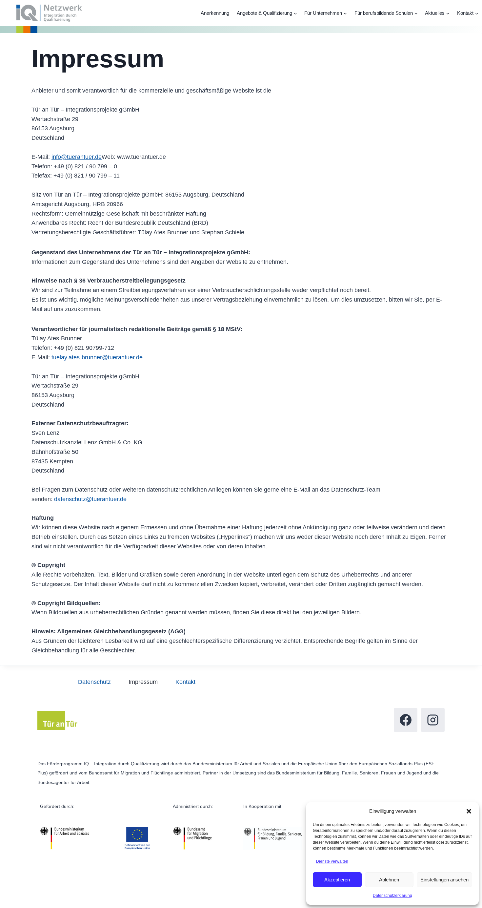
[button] (469, 811)
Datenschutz (94, 682)
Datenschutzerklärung (392, 895)
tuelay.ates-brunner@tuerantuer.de (97, 357)
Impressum (143, 682)
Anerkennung (215, 13)
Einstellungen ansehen (444, 879)
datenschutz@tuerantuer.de (90, 499)
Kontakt (185, 682)
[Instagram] (433, 720)
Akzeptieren (337, 879)
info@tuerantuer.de (76, 157)
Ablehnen (389, 879)
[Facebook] (405, 720)
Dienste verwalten (332, 861)
